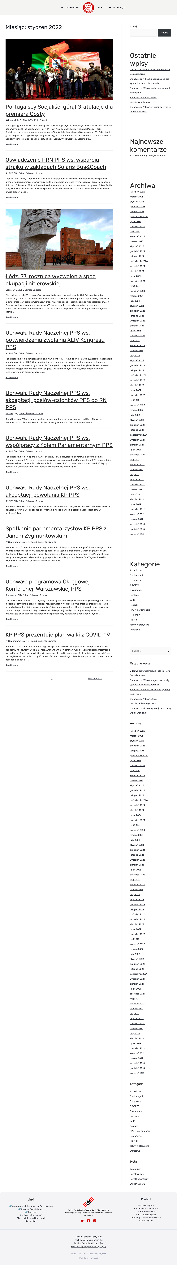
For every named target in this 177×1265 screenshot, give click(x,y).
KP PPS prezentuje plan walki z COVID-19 (58, 634)
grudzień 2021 (137, 425)
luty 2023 (135, 355)
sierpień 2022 (137, 385)
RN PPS (9, 173)
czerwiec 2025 (137, 226)
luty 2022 (135, 415)
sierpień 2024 (137, 271)
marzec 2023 (136, 350)
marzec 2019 (136, 519)
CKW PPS (134, 585)
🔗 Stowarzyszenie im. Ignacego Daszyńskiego (31, 1206)
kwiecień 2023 (137, 345)
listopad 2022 (137, 370)
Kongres (134, 595)
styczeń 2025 (137, 246)
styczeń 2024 (137, 306)
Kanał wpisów (137, 1174)
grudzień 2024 (137, 251)
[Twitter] (82, 1220)
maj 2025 (135, 231)
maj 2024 (135, 286)
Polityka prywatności (88, 1258)
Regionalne (11, 595)
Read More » (12, 144)
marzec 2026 (136, 196)
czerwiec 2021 (137, 454)
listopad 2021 (137, 430)
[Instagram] (94, 1220)
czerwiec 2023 (137, 335)
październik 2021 (138, 435)
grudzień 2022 (137, 365)
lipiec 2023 (135, 330)
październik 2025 (139, 216)
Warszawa (135, 629)
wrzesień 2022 (137, 380)
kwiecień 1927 (137, 534)
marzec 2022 (136, 410)
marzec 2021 (136, 469)
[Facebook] (88, 1220)
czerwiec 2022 (137, 395)
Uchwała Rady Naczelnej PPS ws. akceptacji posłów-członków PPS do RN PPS (56, 400)
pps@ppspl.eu (149, 1214)
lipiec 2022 (135, 390)
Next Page (95, 678)
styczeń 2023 (137, 360)
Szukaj (133, 26)
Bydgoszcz (135, 580)
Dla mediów (30, 1221)
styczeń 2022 (137, 420)
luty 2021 (134, 474)
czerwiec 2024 (137, 281)
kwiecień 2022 (137, 405)
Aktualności (12, 120)
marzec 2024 (136, 296)
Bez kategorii (136, 575)
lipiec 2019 (135, 504)
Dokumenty (136, 590)
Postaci (134, 605)
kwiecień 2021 (137, 464)
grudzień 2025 (137, 206)
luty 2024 (135, 301)
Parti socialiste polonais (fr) (88, 1240)
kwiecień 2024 (137, 291)
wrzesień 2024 (137, 266)
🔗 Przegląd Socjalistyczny (30, 1209)
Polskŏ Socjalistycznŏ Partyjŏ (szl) (88, 1246)
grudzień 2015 (137, 529)
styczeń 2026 (137, 201)
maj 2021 (134, 459)
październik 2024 (139, 261)
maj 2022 (134, 400)
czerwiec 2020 (137, 484)
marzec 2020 (136, 489)
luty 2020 (135, 494)
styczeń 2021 (137, 479)
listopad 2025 (137, 211)
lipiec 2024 (135, 276)
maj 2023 (135, 340)
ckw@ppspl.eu (146, 1220)
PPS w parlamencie (15, 542)
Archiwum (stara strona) (31, 1215)
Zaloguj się (135, 1169)
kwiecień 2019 (137, 514)
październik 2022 (139, 375)
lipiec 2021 (135, 449)
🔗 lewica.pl (31, 1212)
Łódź (8, 290)
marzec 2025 (136, 241)
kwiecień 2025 (137, 236)
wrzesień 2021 (137, 439)
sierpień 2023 (137, 325)
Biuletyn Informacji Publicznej (31, 1218)
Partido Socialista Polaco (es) (88, 1243)
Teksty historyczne (139, 624)
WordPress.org (137, 1184)
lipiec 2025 (135, 221)
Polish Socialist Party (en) (88, 1236)
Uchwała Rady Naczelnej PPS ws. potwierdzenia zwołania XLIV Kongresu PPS (55, 339)
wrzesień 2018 (137, 524)
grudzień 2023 (137, 310)
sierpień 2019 (137, 499)
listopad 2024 (137, 256)
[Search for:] (150, 651)
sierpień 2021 (137, 444)
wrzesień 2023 (137, 320)
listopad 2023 (137, 315)
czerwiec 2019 (137, 509)
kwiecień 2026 (137, 191)
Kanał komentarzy (139, 1179)
